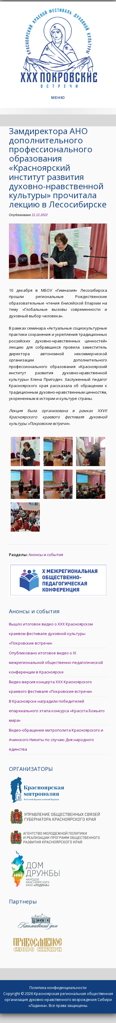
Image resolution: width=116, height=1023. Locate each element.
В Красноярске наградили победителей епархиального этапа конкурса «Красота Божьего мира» (57, 710)
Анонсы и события (46, 554)
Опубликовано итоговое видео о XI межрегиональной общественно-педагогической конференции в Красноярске (56, 662)
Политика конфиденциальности (58, 987)
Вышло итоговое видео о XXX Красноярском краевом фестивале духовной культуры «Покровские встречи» (51, 633)
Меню (58, 97)
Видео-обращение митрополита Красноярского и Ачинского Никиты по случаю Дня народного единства (56, 739)
